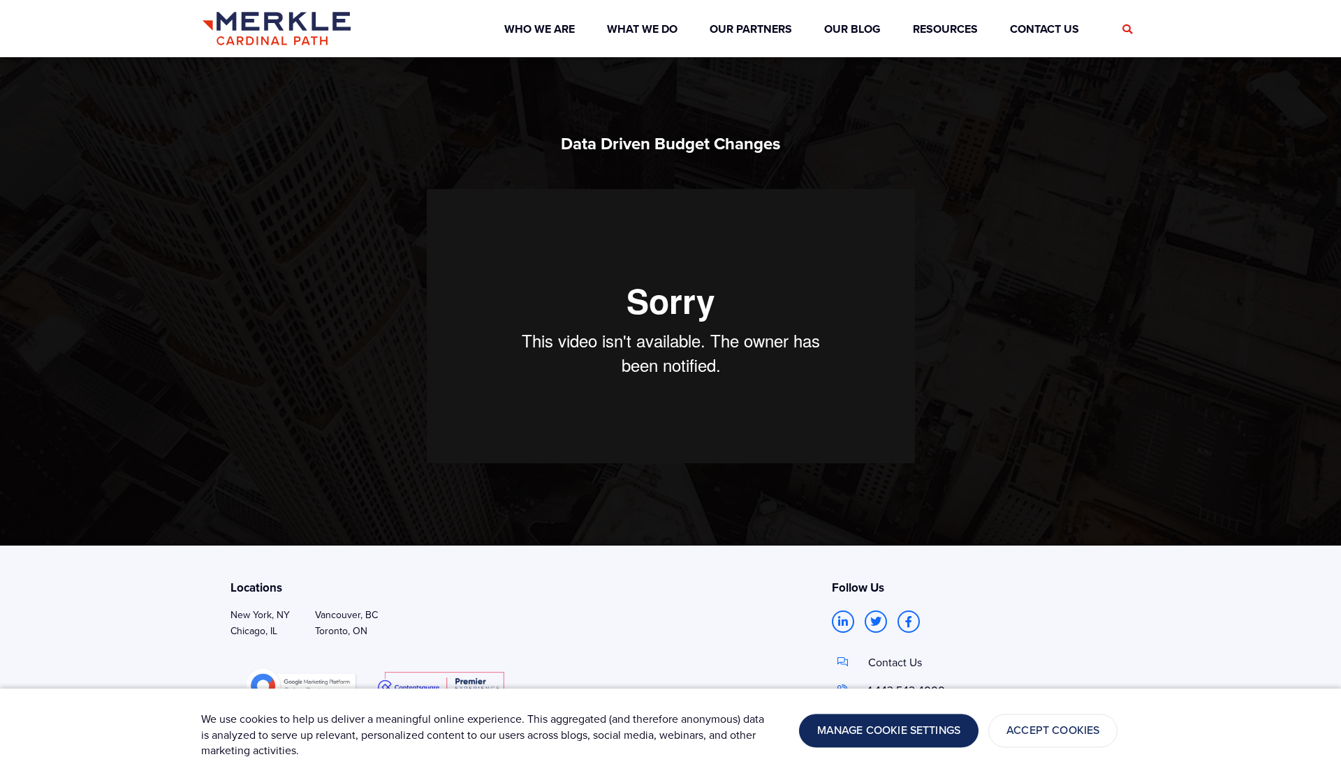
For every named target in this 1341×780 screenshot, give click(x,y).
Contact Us (895, 662)
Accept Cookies (1052, 730)
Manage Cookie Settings (889, 730)
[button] (1127, 29)
